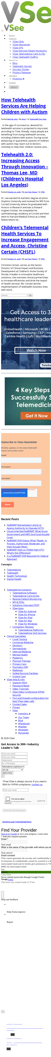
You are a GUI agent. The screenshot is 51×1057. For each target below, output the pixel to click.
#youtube (23, 732)
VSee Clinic (18, 41)
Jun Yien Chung (31, 192)
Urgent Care (19, 676)
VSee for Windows (27, 623)
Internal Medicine (21, 651)
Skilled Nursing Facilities (25, 673)
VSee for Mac (25, 620)
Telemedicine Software (24, 592)
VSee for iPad (25, 617)
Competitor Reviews (23, 626)
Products (12, 39)
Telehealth (12, 572)
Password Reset (20, 685)
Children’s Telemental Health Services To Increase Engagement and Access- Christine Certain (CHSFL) (25, 239)
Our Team (23, 717)
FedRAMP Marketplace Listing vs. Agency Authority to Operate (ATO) (25, 527)
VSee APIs (17, 47)
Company (13, 76)
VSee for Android (27, 611)
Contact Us (15, 92)
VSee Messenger (21, 44)
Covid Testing (19, 639)
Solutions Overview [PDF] (25, 605)
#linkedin (23, 729)
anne (24, 119)
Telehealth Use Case (37, 119)
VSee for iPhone (26, 614)
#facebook (24, 723)
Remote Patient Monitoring (27, 599)
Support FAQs (19, 682)
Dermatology (19, 648)
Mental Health (20, 654)
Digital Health (14, 579)
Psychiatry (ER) (20, 667)
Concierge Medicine (22, 642)
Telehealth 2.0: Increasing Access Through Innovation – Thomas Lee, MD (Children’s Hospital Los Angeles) (24, 169)
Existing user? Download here (17, 822)
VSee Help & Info (16, 679)
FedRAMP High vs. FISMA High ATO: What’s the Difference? (25, 551)
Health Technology (17, 576)
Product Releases (21, 72)
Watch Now (7, 773)
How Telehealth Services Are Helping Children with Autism (24, 106)
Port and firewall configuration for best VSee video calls (30, 700)
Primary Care (19, 664)
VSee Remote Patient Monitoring (29, 51)
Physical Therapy (21, 661)
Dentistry (17, 645)
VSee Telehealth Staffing (25, 57)
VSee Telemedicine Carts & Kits (28, 54)
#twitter (22, 726)
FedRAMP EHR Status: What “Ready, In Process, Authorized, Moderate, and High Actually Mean (27, 543)
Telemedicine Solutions (19, 589)
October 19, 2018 (14, 259)
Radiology (17, 670)
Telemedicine (14, 569)
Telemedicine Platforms (30, 630)
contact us (37, 784)
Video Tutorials (20, 688)
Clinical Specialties (16, 636)
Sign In (14, 87)
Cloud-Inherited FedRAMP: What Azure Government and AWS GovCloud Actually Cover (28, 534)
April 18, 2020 (12, 119)
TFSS (43, 192)
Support (12, 83)
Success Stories (20, 69)
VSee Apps (18, 608)
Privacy (16, 707)
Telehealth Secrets (22, 66)
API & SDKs (18, 602)
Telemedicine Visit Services (32, 633)
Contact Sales (19, 704)
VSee (15, 710)
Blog (14, 63)
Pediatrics (17, 657)
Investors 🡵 (18, 78)
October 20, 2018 (14, 192)
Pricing (12, 35)
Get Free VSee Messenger (14, 810)
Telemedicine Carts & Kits (25, 596)
